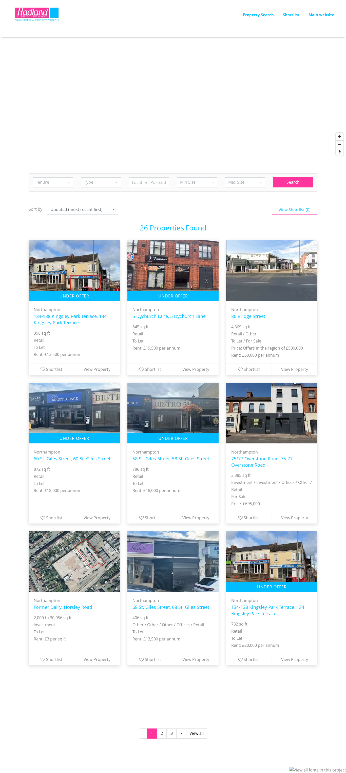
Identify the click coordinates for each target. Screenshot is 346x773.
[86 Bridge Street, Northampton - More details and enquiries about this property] (271, 270)
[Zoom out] (339, 144)
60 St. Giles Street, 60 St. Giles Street (72, 459)
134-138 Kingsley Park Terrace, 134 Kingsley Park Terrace (70, 319)
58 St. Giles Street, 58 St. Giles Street (170, 459)
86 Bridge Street (248, 316)
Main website (321, 14)
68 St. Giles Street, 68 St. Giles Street (170, 607)
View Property (97, 369)
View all (196, 733)
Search (293, 182)
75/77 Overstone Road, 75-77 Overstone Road (262, 462)
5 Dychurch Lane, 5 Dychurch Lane (169, 316)
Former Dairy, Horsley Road (63, 607)
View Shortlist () (295, 209)
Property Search (258, 14)
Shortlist (291, 14)
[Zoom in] (339, 136)
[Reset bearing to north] (339, 152)
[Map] (173, 97)
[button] (53, 182)
